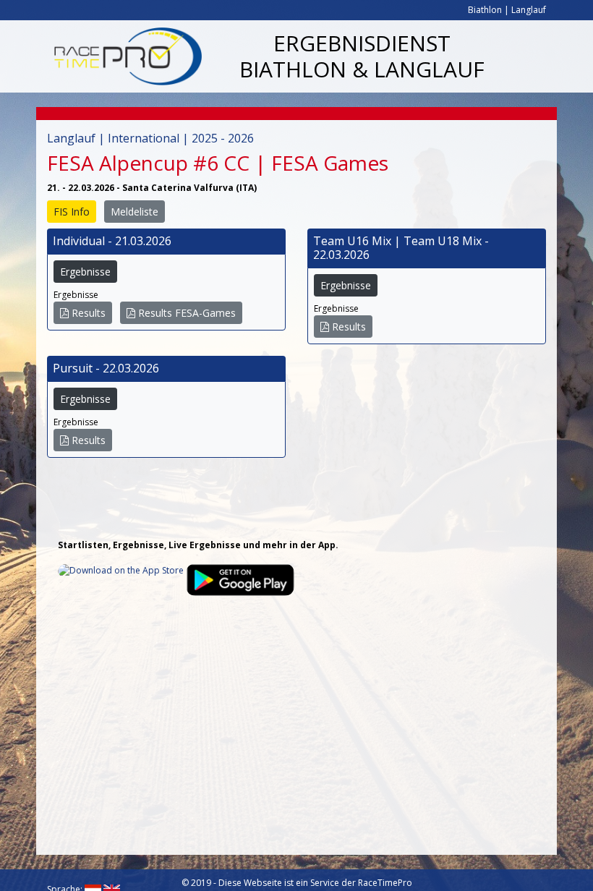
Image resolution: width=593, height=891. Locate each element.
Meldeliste (134, 211)
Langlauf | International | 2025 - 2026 (150, 138)
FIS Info (72, 211)
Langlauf (528, 10)
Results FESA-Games (185, 313)
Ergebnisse (85, 271)
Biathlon (485, 10)
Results (87, 313)
